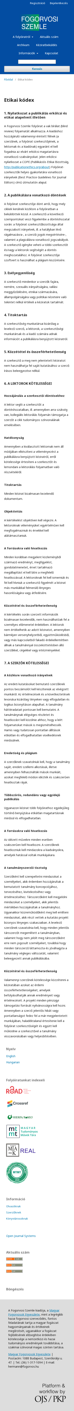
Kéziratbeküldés (46, 45)
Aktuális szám (49, 37)
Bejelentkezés (59, 3)
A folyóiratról (22, 37)
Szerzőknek (13, 1212)
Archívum (23, 45)
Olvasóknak (13, 1206)
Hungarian (13, 1062)
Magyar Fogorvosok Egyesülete (33, 1312)
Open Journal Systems (21, 1236)
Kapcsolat (51, 53)
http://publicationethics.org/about (26, 167)
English (10, 1056)
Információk (27, 53)
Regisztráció (37, 3)
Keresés (37, 68)
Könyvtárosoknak (17, 1218)
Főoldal (8, 79)
